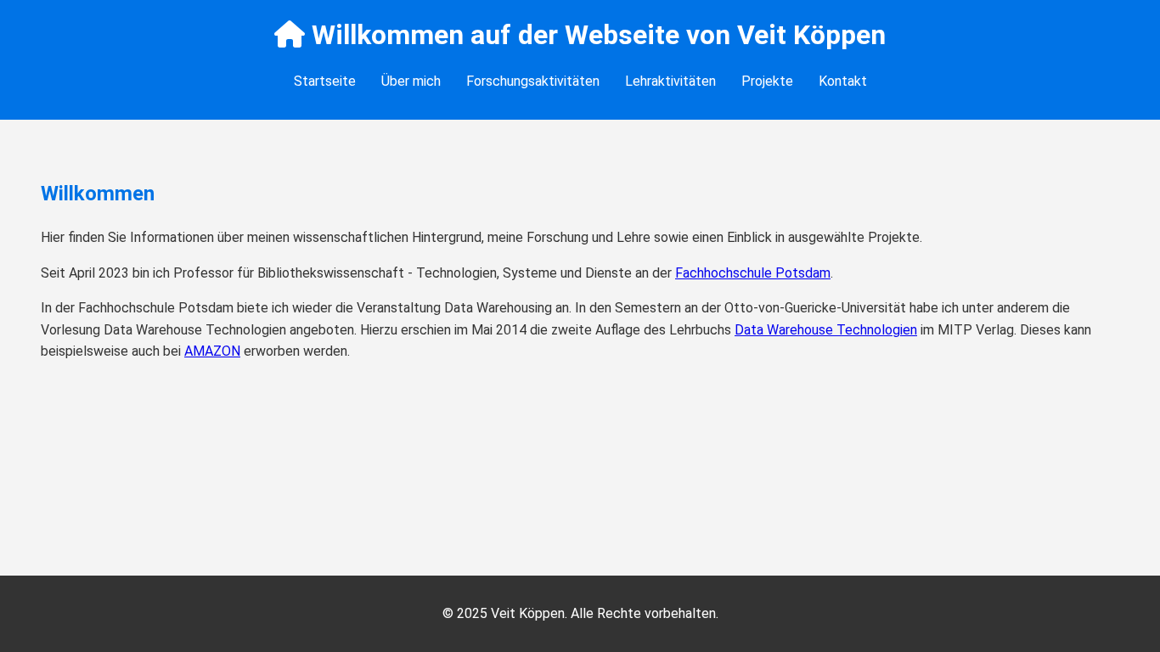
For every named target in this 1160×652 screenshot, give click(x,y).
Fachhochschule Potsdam (753, 273)
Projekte (767, 81)
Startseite (325, 81)
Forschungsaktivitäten (533, 81)
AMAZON (212, 351)
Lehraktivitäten (670, 81)
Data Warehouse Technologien (826, 330)
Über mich (411, 81)
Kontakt (843, 81)
